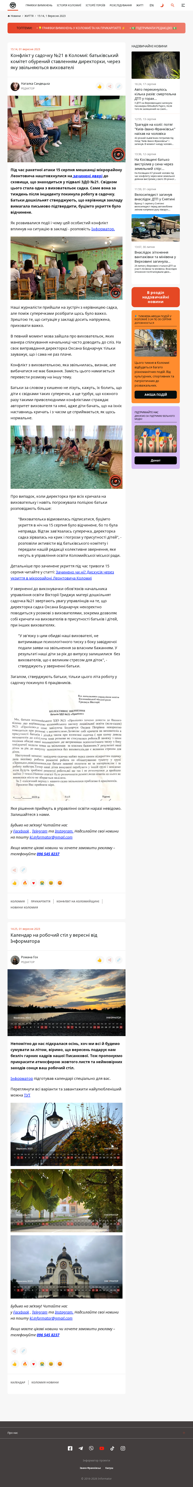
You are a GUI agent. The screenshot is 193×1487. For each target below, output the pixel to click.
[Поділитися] (109, 86)
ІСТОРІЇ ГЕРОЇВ (95, 5)
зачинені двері (87, 175)
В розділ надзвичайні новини (155, 297)
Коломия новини (45, 1382)
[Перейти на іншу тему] (162, 5)
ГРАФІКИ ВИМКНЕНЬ (39, 5)
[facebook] (70, 1448)
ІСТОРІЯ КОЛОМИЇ (69, 5)
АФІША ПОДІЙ (156, 395)
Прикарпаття (40, 901)
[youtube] (102, 1448)
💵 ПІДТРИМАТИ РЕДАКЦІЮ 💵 (154, 28)
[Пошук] (172, 5)
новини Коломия (24, 907)
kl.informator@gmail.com (51, 837)
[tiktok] (112, 1448)
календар (18, 1382)
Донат (156, 460)
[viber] (91, 1448)
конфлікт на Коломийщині (78, 901)
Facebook (21, 831)
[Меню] (183, 5)
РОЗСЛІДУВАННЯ (121, 5)
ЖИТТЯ (140, 5)
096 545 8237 (48, 853)
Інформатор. (103, 228)
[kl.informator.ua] (13, 5)
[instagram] (123, 1448)
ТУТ (27, 1095)
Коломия (18, 901)
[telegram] (80, 1448)
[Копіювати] (119, 86)
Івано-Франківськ (90, 1468)
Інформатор (22, 1078)
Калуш (109, 1468)
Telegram (39, 831)
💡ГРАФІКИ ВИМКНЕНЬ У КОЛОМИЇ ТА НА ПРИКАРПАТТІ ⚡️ (81, 28)
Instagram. (64, 831)
